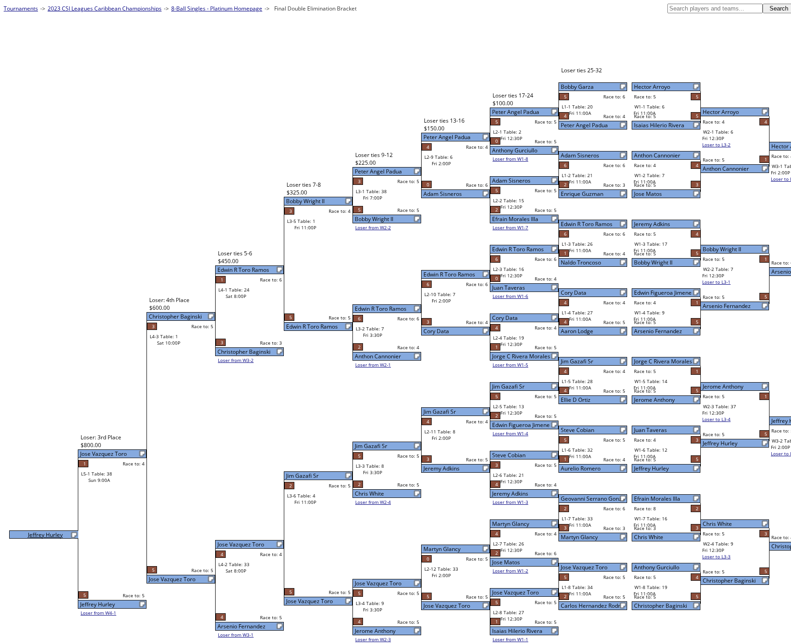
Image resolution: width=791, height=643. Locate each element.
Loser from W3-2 (236, 360)
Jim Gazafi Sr (577, 361)
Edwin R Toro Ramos (586, 224)
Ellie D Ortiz (576, 400)
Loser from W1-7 (510, 227)
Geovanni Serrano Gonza (593, 499)
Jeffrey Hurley (651, 468)
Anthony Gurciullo (656, 567)
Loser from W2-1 (373, 365)
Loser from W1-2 (510, 570)
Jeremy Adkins (652, 224)
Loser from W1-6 (510, 296)
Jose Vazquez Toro (584, 567)
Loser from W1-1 (510, 639)
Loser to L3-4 (716, 419)
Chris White (648, 537)
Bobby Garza (577, 87)
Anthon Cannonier (657, 155)
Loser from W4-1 (98, 613)
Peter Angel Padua (584, 125)
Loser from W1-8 (510, 159)
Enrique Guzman (582, 194)
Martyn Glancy (579, 537)
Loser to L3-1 (716, 282)
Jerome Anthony (654, 400)
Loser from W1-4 (510, 433)
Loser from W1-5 (510, 365)
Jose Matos (648, 194)
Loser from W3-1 (236, 635)
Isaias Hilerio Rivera (659, 125)
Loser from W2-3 (373, 639)
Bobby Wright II (653, 262)
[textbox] (715, 8)
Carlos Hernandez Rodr (590, 606)
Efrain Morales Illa (657, 499)
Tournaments (21, 8)
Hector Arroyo (652, 87)
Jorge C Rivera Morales (663, 361)
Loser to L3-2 (716, 144)
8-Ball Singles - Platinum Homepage (216, 8)
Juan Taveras (650, 430)
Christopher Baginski (660, 606)
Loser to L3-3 (716, 556)
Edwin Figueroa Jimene (663, 293)
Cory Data (573, 293)
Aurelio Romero (581, 468)
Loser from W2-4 (373, 502)
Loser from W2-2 (373, 227)
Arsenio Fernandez (658, 331)
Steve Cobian (577, 430)
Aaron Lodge (577, 331)
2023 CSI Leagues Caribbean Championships (105, 8)
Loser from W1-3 (510, 502)
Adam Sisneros (580, 155)
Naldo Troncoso (581, 262)
